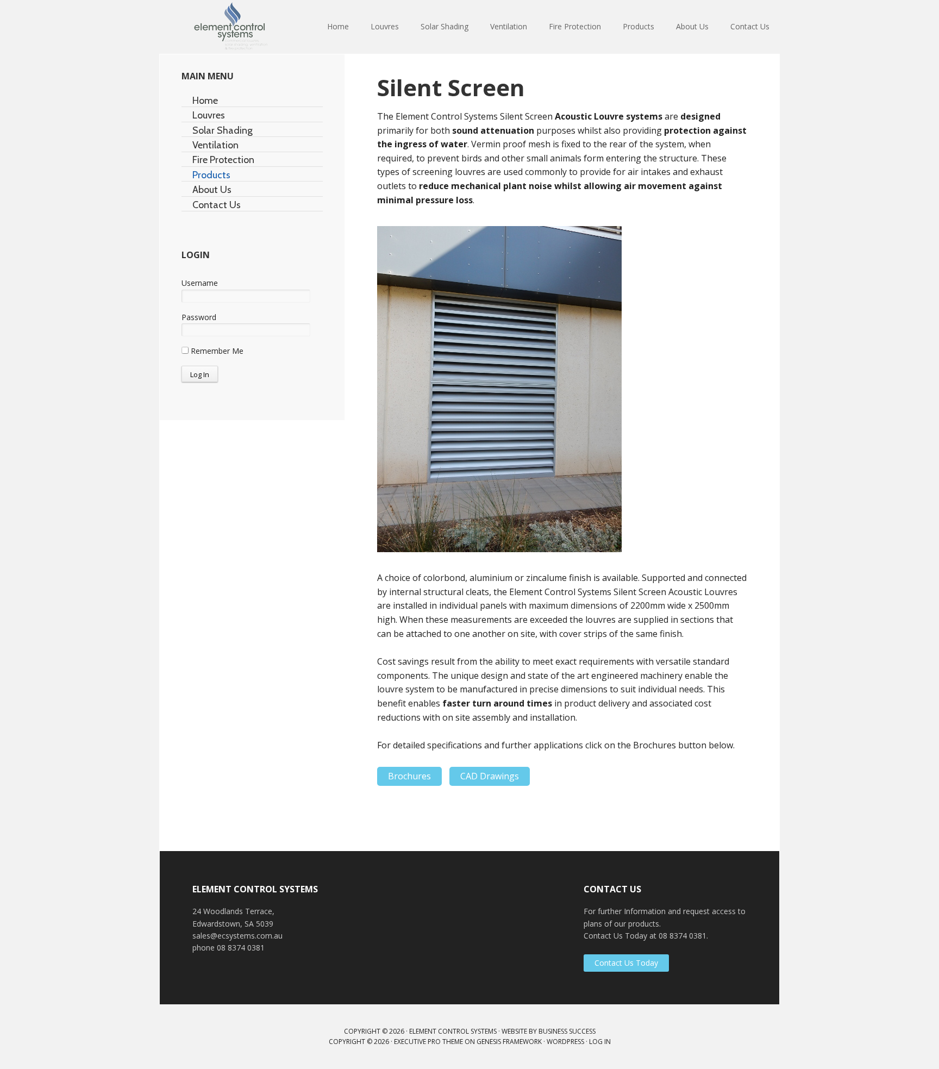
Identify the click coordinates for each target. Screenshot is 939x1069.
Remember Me (216, 351)
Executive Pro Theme (428, 1041)
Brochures (409, 776)
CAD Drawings (489, 776)
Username (199, 283)
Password (198, 317)
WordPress (565, 1041)
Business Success (567, 1031)
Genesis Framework (509, 1041)
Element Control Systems (230, 27)
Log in (600, 1041)
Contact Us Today (626, 963)
